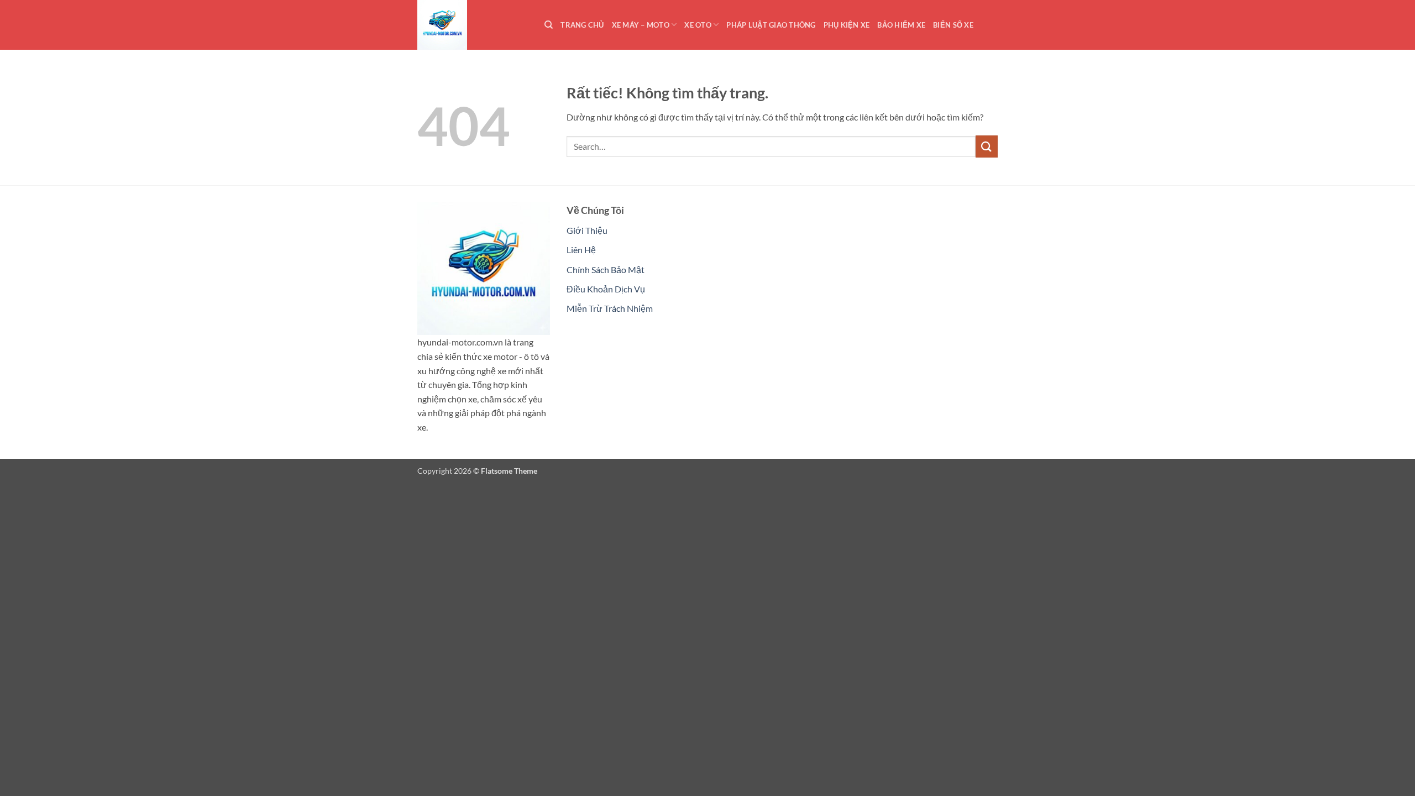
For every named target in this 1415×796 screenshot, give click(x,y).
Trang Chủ (582, 24)
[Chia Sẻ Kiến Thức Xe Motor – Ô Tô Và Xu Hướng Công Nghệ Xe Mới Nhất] (472, 25)
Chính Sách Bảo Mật (605, 269)
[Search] (548, 24)
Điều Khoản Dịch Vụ (606, 289)
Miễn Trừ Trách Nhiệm (610, 308)
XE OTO (697, 24)
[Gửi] (987, 146)
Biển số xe (953, 24)
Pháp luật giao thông (770, 24)
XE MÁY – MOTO (640, 24)
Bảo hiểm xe (901, 24)
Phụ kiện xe (847, 24)
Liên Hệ (581, 249)
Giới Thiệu (587, 230)
